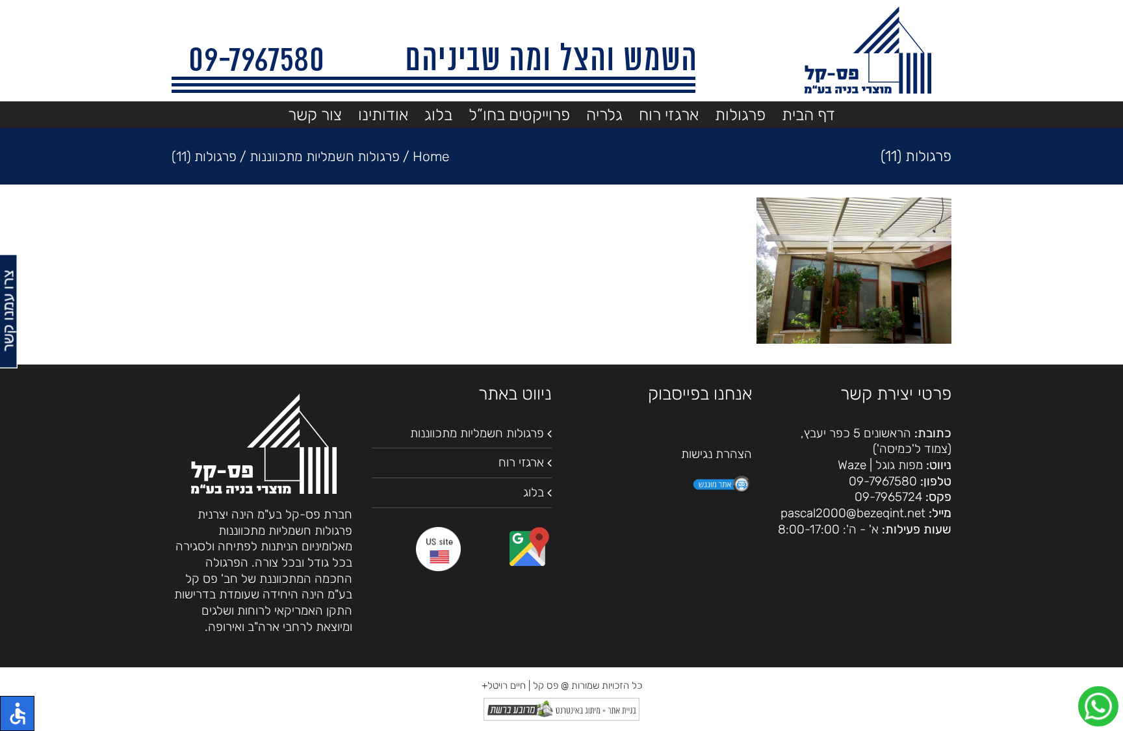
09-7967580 (883, 481)
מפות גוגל (899, 464)
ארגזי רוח (521, 462)
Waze (852, 464)
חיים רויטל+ (504, 685)
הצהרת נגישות (716, 453)
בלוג (533, 492)
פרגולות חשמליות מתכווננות (477, 433)
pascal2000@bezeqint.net (853, 513)
